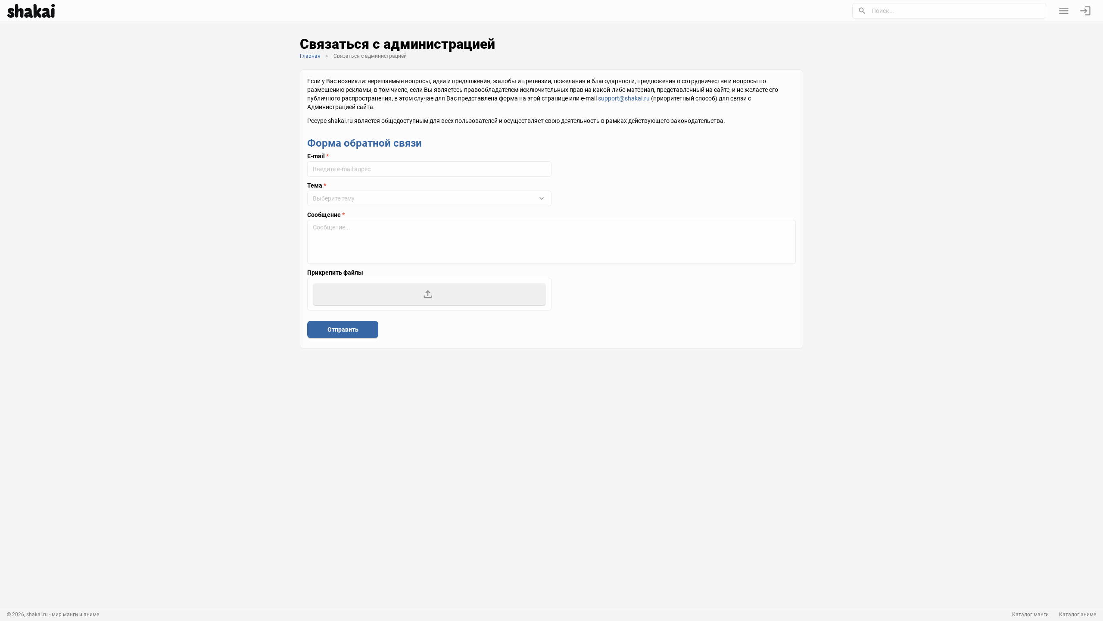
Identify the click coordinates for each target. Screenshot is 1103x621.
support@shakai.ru (624, 98)
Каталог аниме (1077, 615)
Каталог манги (1030, 615)
